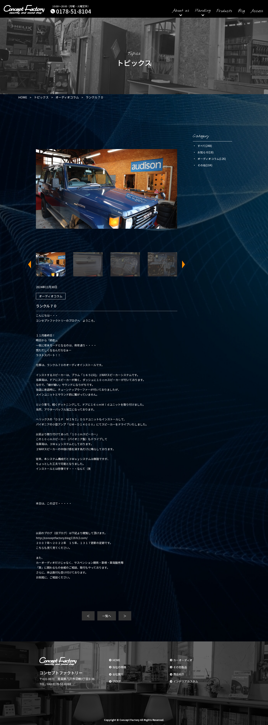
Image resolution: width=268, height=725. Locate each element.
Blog (241, 11)
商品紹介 (178, 674)
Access (257, 11)
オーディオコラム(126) (212, 159)
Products (224, 11)
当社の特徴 (119, 667)
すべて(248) (205, 146)
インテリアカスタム (185, 681)
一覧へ (106, 616)
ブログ (116, 681)
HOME (116, 660)
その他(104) (205, 165)
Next (181, 264)
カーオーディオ (182, 660)
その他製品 (180, 667)
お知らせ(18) (205, 152)
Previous (32, 264)
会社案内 (117, 674)
